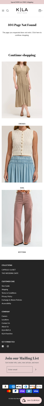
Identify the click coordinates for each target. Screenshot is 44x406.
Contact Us (6, 323)
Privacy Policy (7, 296)
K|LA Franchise (7, 334)
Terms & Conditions (9, 293)
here (38, 32)
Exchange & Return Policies (12, 300)
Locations (5, 320)
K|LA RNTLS (6, 330)
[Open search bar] (8, 11)
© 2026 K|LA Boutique (16, 398)
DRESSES (22, 124)
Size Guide (6, 286)
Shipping (5, 289)
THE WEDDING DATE (10, 273)
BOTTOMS (22, 252)
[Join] (36, 369)
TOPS (22, 188)
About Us (5, 327)
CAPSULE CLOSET (9, 270)
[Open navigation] (3, 11)
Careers (4, 316)
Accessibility (6, 303)
